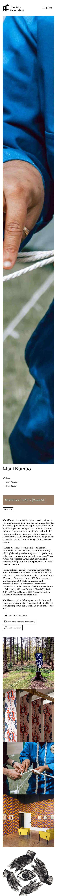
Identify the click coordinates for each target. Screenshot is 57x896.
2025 (24, 500)
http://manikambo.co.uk (18, 615)
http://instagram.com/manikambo (21, 622)
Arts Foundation (13, 7)
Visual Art (38, 500)
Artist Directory (12, 482)
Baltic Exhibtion (15, 628)
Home (7, 478)
